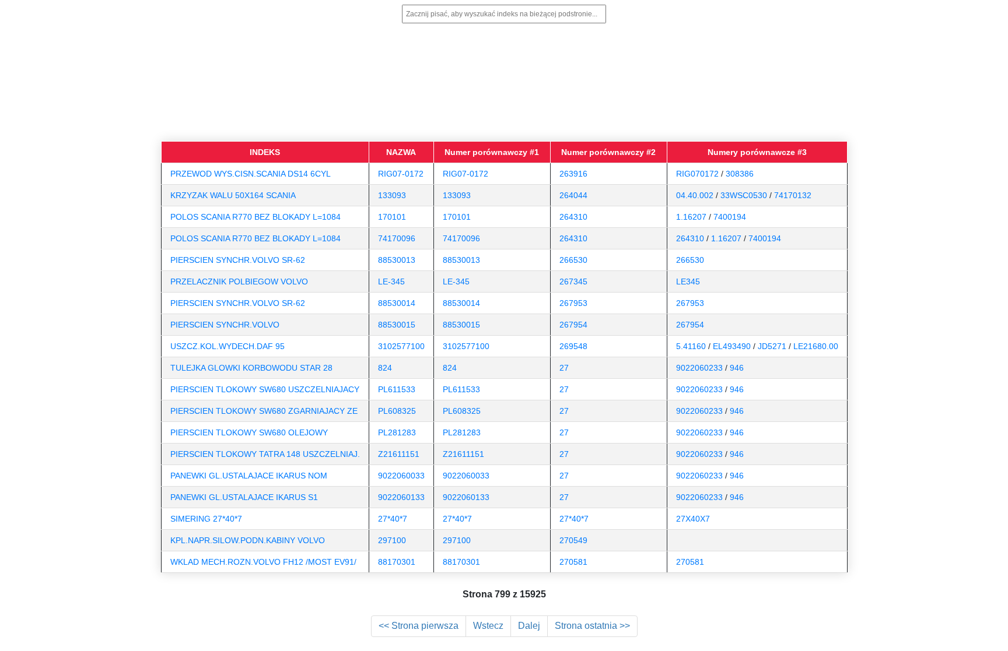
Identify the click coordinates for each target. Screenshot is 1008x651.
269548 (573, 346)
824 (385, 367)
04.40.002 (694, 195)
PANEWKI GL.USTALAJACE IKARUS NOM (248, 475)
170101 (392, 216)
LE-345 (391, 281)
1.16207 (691, 216)
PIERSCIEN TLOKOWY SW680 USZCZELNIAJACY (264, 389)
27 (564, 367)
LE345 (688, 281)
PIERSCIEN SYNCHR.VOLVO (224, 324)
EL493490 (732, 346)
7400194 (729, 216)
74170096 (396, 238)
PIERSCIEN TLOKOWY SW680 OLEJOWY (249, 432)
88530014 (396, 303)
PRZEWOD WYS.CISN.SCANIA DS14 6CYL (250, 173)
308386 (740, 173)
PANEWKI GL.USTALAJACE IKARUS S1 (244, 497)
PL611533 (396, 389)
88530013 (396, 260)
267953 (573, 303)
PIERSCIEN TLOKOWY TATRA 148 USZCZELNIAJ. (265, 454)
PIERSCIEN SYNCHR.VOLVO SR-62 (237, 260)
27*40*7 (392, 518)
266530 (573, 260)
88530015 (396, 324)
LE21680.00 (815, 346)
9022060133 (401, 497)
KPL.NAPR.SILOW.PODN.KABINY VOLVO (247, 540)
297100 (392, 540)
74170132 (792, 195)
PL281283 (397, 432)
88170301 (396, 561)
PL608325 (397, 411)
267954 (573, 324)
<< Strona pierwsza (419, 626)
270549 (573, 540)
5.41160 (691, 346)
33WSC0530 (743, 195)
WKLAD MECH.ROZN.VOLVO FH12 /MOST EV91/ (263, 561)
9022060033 (401, 475)
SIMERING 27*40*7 (206, 518)
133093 (392, 195)
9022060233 (699, 367)
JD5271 (772, 346)
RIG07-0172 (401, 173)
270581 (573, 561)
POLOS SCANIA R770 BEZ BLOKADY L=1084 (255, 216)
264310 (573, 216)
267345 (573, 281)
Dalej (529, 626)
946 (737, 367)
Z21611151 (398, 454)
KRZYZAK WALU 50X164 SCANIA (233, 195)
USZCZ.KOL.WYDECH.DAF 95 (227, 346)
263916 (573, 173)
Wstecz (488, 626)
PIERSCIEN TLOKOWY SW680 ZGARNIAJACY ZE (264, 411)
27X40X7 (693, 518)
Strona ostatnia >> (592, 626)
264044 (573, 195)
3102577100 (401, 346)
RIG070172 (697, 173)
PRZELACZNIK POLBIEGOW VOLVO (239, 281)
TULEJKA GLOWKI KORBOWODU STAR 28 (251, 367)
